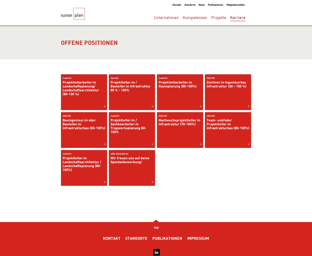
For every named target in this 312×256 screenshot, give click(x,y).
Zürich (226, 82)
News (202, 5)
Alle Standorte (129, 158)
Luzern (81, 86)
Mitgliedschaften (236, 5)
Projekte (218, 18)
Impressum (198, 238)
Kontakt (177, 5)
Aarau (130, 84)
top (156, 227)
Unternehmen (166, 18)
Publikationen (215, 5)
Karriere (237, 18)
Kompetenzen (195, 18)
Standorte (189, 5)
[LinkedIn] (156, 252)
